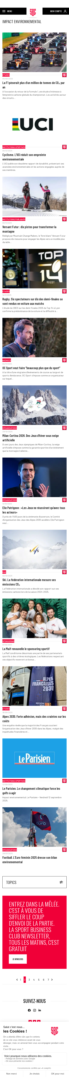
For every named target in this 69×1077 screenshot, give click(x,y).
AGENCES (6, 360)
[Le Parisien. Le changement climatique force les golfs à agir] (34, 758)
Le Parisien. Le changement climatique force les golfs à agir (31, 791)
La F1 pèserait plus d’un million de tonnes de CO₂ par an (33, 85)
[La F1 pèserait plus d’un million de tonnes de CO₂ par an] (34, 52)
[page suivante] (52, 979)
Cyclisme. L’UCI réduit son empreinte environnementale (24, 157)
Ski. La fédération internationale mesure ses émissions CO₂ (29, 582)
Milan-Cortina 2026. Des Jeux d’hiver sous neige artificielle (30, 438)
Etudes (6, 75)
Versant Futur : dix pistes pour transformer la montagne (29, 229)
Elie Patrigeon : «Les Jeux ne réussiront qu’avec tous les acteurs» (33, 510)
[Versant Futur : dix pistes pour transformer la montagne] (34, 196)
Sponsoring (8, 641)
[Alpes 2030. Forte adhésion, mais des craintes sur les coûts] (34, 686)
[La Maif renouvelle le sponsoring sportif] (34, 618)
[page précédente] (17, 979)
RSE (4, 572)
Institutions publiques (13, 219)
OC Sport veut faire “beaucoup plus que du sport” (31, 368)
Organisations (9, 428)
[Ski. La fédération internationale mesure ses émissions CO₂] (34, 549)
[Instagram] (34, 1010)
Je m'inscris (18, 959)
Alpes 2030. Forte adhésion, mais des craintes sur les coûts (34, 719)
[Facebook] (29, 1010)
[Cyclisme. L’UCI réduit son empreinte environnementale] (34, 124)
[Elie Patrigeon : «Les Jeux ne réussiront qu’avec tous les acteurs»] (34, 477)
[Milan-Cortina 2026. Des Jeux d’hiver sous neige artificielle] (34, 405)
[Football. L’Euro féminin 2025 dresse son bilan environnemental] (34, 827)
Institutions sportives (13, 147)
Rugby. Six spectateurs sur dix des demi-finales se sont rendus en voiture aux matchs (32, 301)
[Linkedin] (40, 1010)
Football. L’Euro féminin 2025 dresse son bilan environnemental (29, 860)
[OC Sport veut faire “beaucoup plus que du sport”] (34, 337)
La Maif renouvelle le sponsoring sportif (26, 649)
